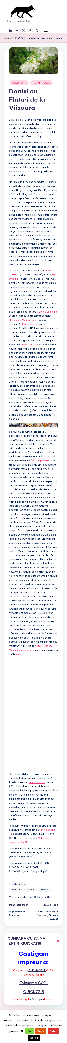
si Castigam (36, 999)
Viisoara (44, 890)
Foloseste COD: (33, 982)
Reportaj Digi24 (19, 842)
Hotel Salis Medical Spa (22, 319)
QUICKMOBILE (37, 970)
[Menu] (45, 31)
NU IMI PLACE (41, 82)
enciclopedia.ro (41, 460)
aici (18, 653)
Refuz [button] (40, 1031)
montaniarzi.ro (37, 782)
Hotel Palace (28, 323)
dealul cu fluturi (18, 884)
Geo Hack (23, 838)
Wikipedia (44, 838)
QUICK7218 (33, 991)
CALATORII (19, 82)
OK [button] (29, 1031)
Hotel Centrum (29, 344)
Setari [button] (53, 1031)
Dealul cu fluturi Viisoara (23, 890)
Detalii (34, 1037)
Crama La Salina (48, 311)
